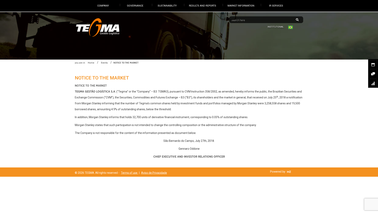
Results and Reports (202, 5)
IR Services (276, 5)
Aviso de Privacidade (154, 172)
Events (104, 63)
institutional (276, 27)
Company (103, 5)
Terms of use (129, 172)
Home (91, 63)
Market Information (241, 5)
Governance (135, 5)
